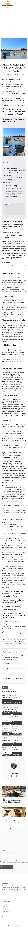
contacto (5, 904)
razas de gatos (6, 899)
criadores (5, 908)
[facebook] (2, 916)
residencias (5, 909)
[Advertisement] (14, 23)
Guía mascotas (6, 901)
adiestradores (6, 911)
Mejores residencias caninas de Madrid (15, 266)
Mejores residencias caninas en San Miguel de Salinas (13, 801)
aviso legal (5, 906)
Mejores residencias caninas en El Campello (15, 822)
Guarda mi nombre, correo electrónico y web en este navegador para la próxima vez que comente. (14, 861)
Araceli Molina (20, 74)
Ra (3, 897)
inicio (4, 896)
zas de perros (7, 897)
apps (4, 903)
